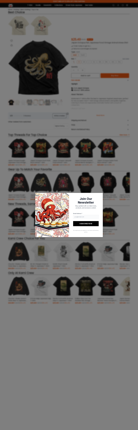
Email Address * (77, 213)
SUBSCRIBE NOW (86, 224)
